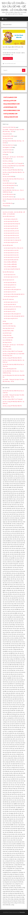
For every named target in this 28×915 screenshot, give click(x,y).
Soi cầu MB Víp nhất (8, 187)
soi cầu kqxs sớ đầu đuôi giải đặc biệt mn (14, 294)
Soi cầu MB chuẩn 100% (10, 63)
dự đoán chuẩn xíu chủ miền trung (12, 306)
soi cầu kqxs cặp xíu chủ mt (11, 302)
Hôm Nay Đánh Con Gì (8, 145)
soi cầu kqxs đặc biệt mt (10, 304)
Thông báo (5, 205)
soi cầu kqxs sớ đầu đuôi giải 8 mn (12, 289)
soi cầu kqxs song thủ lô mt (11, 318)
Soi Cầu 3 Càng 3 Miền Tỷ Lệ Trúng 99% (12, 163)
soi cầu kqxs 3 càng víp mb (10, 219)
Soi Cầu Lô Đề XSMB (8, 176)
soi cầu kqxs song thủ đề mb (11, 228)
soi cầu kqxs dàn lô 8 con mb (11, 255)
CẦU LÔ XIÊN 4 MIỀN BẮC (10, 266)
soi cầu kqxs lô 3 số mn (9, 287)
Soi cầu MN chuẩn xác (8, 194)
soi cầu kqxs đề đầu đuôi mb (11, 259)
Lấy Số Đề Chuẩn (7, 149)
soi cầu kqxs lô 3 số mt (9, 311)
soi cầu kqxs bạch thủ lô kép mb (12, 223)
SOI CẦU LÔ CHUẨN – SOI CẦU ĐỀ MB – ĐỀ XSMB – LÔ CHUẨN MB (14, 6)
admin (16, 49)
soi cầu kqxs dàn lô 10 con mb (13, 47)
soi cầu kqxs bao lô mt (8, 280)
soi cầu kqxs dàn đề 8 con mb (11, 235)
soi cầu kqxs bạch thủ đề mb (11, 221)
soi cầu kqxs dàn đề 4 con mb (11, 230)
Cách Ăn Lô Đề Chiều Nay (9, 127)
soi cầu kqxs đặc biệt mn (10, 282)
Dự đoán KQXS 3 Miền (8, 136)
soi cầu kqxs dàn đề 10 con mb (11, 237)
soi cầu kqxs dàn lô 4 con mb (11, 250)
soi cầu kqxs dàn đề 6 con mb (11, 233)
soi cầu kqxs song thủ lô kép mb (12, 269)
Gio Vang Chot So (7, 138)
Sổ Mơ (4, 154)
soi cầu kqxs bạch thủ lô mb (11, 226)
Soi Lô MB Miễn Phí (7, 203)
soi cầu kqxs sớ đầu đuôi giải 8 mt (12, 313)
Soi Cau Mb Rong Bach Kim (9, 185)
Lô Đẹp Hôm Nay (7, 152)
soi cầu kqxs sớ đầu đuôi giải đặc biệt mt (14, 316)
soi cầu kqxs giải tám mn (10, 284)
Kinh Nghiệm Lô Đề (7, 147)
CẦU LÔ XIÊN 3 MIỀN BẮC (10, 264)
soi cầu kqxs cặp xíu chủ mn (11, 277)
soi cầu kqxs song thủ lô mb (11, 242)
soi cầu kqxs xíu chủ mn (10, 291)
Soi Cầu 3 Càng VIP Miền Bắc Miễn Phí (12, 170)
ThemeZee (22, 912)
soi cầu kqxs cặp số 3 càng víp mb (12, 240)
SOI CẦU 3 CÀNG (7, 161)
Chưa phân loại (6, 134)
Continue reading (8, 58)
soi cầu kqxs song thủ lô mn (11, 296)
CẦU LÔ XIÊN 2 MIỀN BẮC (10, 262)
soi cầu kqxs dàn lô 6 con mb (11, 252)
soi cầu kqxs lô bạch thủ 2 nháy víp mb (13, 248)
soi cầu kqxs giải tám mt (10, 309)
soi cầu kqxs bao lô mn (9, 274)
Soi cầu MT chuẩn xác (8, 196)
